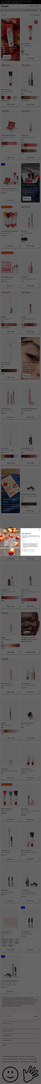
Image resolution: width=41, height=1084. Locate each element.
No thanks (31, 550)
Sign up (24, 550)
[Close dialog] (39, 529)
